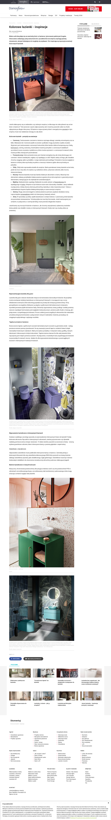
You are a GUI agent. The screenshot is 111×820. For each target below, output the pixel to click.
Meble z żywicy (32, 775)
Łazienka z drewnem (15, 773)
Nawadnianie (14, 737)
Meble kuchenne (33, 779)
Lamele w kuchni (63, 761)
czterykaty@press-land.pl (16, 790)
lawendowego (59, 182)
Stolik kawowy (86, 759)
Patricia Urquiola (51, 772)
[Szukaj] (95, 2)
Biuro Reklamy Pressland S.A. (17, 792)
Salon (86, 772)
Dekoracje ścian (62, 735)
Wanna (60, 742)
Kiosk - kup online (76, 9)
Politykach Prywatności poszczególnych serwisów (83, 818)
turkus (23, 184)
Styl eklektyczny (15, 753)
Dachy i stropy (38, 742)
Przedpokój (88, 781)
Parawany (84, 761)
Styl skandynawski (87, 740)
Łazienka (87, 775)
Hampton (84, 737)
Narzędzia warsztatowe (41, 737)
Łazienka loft (13, 779)
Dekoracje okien (62, 738)
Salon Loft (37, 761)
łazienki (19, 23)
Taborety (84, 763)
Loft (83, 744)
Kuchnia (87, 773)
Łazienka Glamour (14, 777)
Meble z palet (32, 781)
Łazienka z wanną (14, 775)
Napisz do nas (13, 794)
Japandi (13, 759)
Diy (86, 783)
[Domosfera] (23, 2)
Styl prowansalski (87, 746)
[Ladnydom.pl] (13, 2)
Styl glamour (85, 738)
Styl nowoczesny (15, 761)
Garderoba (61, 740)
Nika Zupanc (50, 777)
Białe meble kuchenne (34, 777)
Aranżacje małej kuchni (64, 757)
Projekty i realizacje (65, 15)
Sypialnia (87, 779)
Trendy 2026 (78, 15)
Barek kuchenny (86, 757)
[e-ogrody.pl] (35, 2)
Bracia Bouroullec (52, 775)
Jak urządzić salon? (40, 753)
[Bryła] (46, 2)
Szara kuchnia (62, 755)
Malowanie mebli (33, 773)
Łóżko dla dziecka (87, 753)
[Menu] (99, 2)
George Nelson (70, 777)
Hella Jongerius (51, 773)
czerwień (65, 129)
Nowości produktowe (31, 15)
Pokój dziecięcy (89, 777)
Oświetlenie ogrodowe (17, 735)
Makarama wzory (63, 737)
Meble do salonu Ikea (34, 772)
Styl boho (84, 735)
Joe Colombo (70, 775)
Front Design (51, 781)
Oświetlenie (61, 744)
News (20, 15)
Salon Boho (37, 759)
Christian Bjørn (70, 773)
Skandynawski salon (40, 757)
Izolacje (36, 740)
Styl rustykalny (86, 742)
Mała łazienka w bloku (15, 772)
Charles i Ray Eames (72, 772)
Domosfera (12, 23)
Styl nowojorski (15, 757)
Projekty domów (39, 735)
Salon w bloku (38, 755)
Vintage (13, 755)
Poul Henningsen (71, 779)
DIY (56, 15)
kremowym (14, 148)
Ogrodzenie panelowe (40, 738)
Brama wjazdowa (39, 746)
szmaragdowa (25, 194)
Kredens (84, 755)
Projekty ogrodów (16, 738)
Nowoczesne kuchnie (64, 759)
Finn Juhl (68, 781)
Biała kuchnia (61, 753)
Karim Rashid (51, 779)
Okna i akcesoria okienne (41, 744)
